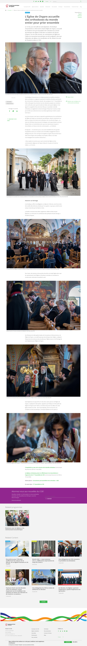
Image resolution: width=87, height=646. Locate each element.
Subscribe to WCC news (12, 120)
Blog (81, 6)
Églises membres (35, 6)
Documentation (67, 6)
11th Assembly (9, 101)
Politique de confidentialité (16, 500)
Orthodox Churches (10, 103)
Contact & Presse (75, 6)
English (80, 14)
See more (43, 601)
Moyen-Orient (70, 97)
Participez (60, 6)
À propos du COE (27, 6)
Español (80, 17)
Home (5, 10)
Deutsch (80, 15)
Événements (47, 6)
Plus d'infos (36, 644)
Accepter (68, 642)
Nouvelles (42, 6)
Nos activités (54, 6)
